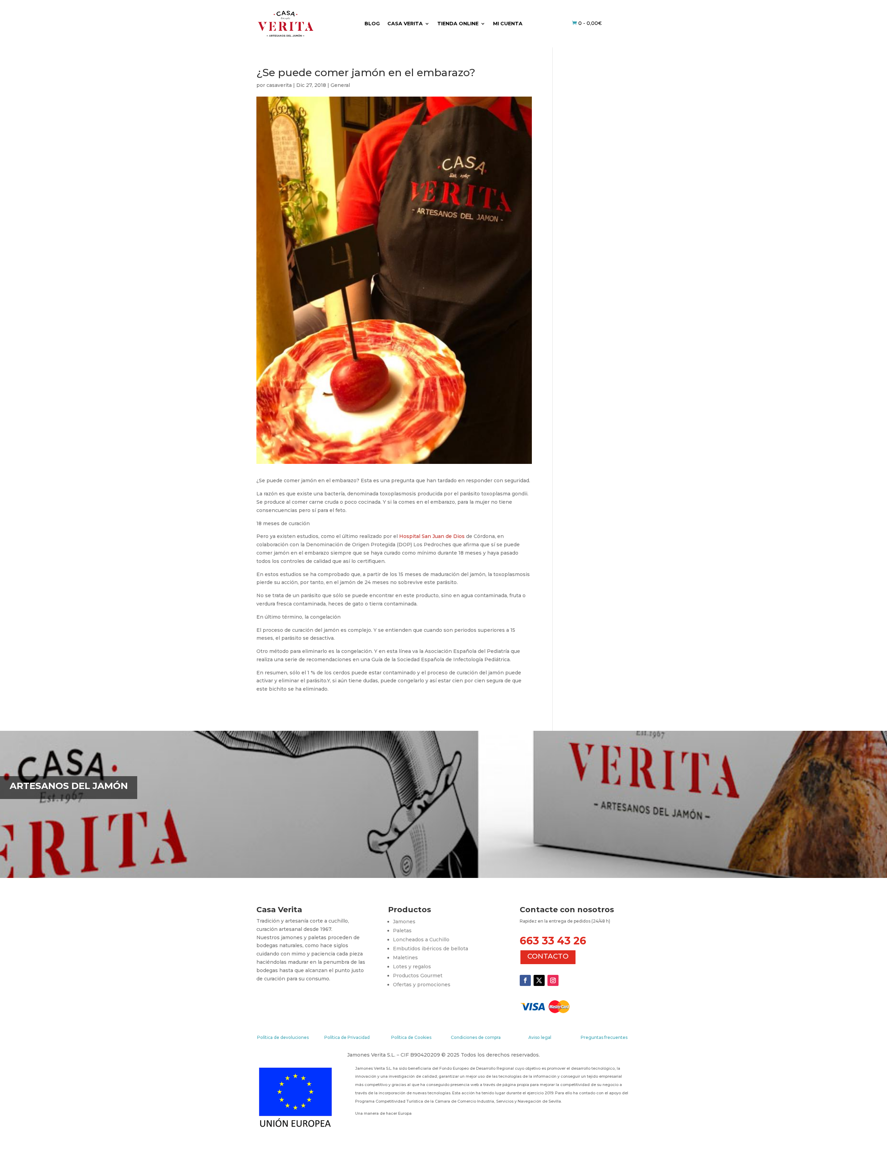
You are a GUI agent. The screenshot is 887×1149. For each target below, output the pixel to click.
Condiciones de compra (476, 1037)
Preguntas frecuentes (604, 1037)
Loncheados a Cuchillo (421, 939)
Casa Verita (405, 24)
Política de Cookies (411, 1037)
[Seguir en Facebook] (525, 980)
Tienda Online (457, 24)
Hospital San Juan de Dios (432, 536)
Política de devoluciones (283, 1037)
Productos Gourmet (417, 975)
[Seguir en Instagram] (553, 980)
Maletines (405, 957)
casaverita (279, 85)
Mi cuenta (507, 24)
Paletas (402, 930)
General (340, 85)
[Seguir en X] (539, 980)
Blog (372, 24)
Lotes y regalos (412, 966)
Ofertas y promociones (421, 984)
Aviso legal (539, 1037)
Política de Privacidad (347, 1037)
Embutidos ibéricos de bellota (430, 948)
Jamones (404, 921)
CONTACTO (548, 956)
